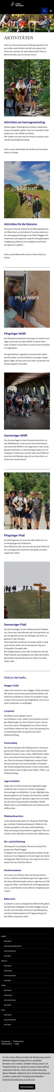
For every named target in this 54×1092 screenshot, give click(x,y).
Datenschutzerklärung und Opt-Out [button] (18, 1079)
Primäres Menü (51, 11)
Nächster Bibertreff (13, 946)
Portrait (8, 941)
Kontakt (7, 956)
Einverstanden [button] (27, 1087)
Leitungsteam (10, 951)
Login (17, 1044)
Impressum (5, 1041)
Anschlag (8, 971)
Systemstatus (6, 1044)
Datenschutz (18, 1041)
